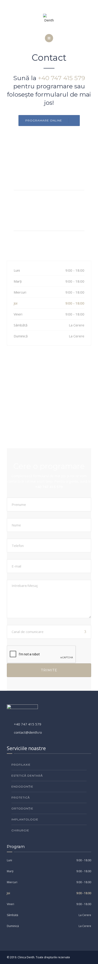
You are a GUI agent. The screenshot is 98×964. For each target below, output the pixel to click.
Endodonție (22, 786)
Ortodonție (22, 808)
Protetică (20, 797)
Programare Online (43, 120)
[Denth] (49, 18)
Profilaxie (21, 764)
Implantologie (24, 819)
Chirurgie (20, 830)
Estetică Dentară (27, 775)
